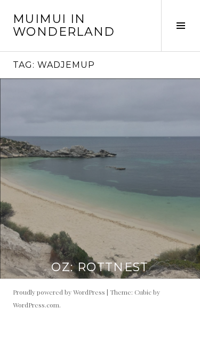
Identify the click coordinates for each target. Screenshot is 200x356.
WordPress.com (36, 304)
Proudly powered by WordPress (59, 292)
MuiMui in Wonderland (64, 25)
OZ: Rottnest (100, 267)
